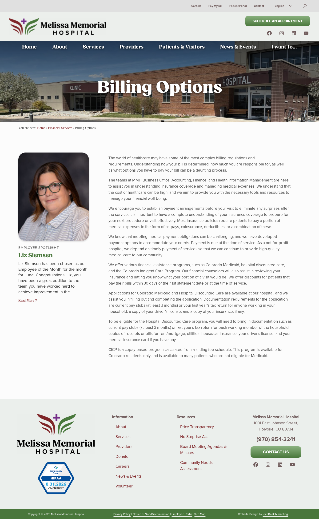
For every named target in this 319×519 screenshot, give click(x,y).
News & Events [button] (238, 47)
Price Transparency (197, 427)
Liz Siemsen (35, 255)
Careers (123, 466)
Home (29, 47)
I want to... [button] (284, 47)
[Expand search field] (305, 6)
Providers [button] (132, 47)
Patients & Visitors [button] (182, 47)
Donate (122, 456)
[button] (281, 33)
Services (123, 436)
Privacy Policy (122, 514)
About (121, 427)
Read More (26, 300)
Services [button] (93, 47)
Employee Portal (181, 514)
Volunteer (124, 486)
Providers (124, 446)
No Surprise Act (194, 436)
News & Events (129, 476)
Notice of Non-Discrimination (151, 514)
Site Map (199, 514)
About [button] (59, 47)
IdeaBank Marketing (275, 514)
